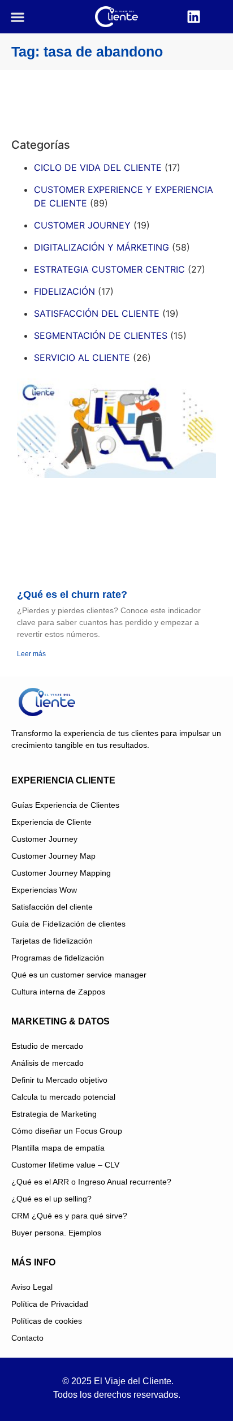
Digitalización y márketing (101, 247)
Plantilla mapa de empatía (58, 1147)
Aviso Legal (32, 1286)
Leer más (31, 654)
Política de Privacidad (49, 1303)
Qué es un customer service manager (78, 974)
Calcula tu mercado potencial (63, 1096)
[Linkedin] (193, 16)
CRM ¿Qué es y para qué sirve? (69, 1215)
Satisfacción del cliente (96, 313)
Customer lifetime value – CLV (65, 1164)
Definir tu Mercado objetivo (59, 1079)
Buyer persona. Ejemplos (56, 1232)
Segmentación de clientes (100, 335)
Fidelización (64, 291)
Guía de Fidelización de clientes (68, 923)
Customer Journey (44, 838)
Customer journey (82, 225)
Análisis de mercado (47, 1062)
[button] (17, 17)
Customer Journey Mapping (61, 872)
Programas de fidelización (57, 957)
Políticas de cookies (46, 1320)
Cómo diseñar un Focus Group (66, 1130)
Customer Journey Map (53, 855)
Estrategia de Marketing (54, 1113)
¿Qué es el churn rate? (72, 594)
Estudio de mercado (47, 1045)
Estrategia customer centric (109, 269)
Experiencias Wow (44, 889)
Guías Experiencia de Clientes (65, 804)
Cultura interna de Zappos (58, 991)
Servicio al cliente (82, 357)
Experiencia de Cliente (51, 821)
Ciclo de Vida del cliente (98, 167)
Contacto (27, 1337)
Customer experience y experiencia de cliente (123, 196)
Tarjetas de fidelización (52, 940)
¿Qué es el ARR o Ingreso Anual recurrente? (91, 1181)
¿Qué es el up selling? (51, 1198)
